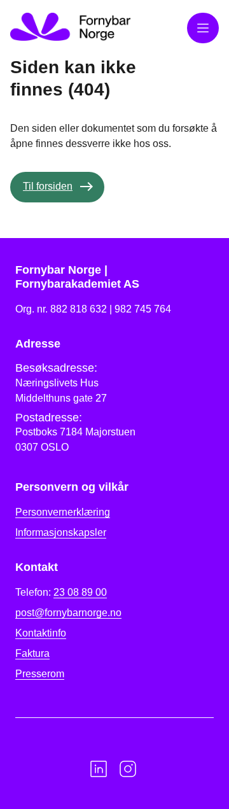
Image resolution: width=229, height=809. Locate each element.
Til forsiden (48, 186)
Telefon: (61, 592)
